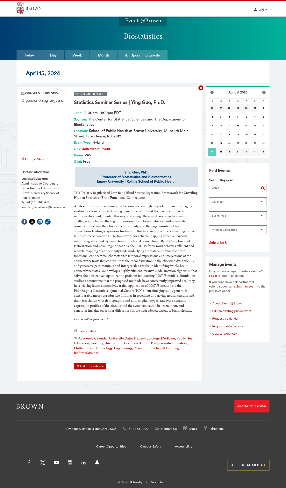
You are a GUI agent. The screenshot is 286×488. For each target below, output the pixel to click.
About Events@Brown (227, 303)
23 (212, 143)
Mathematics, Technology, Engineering (103, 348)
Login (213, 276)
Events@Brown (143, 20)
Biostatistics (87, 331)
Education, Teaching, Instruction (98, 343)
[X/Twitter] (42, 463)
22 (263, 134)
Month (103, 55)
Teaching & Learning (164, 348)
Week (77, 55)
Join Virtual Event (96, 149)
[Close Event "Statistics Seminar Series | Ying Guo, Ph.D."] (201, 88)
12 (238, 125)
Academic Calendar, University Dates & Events (112, 338)
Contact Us (169, 429)
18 (229, 134)
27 (221, 108)
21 (255, 134)
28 (229, 108)
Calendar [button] (218, 201)
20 (246, 134)
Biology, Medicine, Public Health (173, 338)
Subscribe (217, 242)
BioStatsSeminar (86, 353)
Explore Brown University (34, 8)
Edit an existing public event (231, 311)
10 (221, 125)
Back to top (157, 482)
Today (29, 55)
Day (53, 55)
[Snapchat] (97, 463)
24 (221, 143)
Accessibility (183, 446)
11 (229, 125)
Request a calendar (225, 318)
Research (140, 348)
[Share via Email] (40, 222)
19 (238, 134)
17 (221, 134)
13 (246, 125)
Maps (193, 429)
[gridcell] (212, 152)
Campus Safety (150, 446)
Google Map (34, 159)
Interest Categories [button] (224, 229)
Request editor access (227, 326)
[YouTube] (56, 463)
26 (212, 108)
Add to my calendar (91, 366)
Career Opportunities (111, 446)
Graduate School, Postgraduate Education (155, 343)
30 (246, 108)
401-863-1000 (138, 429)
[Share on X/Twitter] (32, 222)
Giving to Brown (252, 406)
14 (255, 125)
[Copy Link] (48, 222)
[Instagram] (70, 463)
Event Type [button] (219, 215)
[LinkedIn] (83, 463)
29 (238, 108)
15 (263, 125)
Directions (217, 429)
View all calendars (224, 334)
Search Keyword (221, 180)
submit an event (245, 286)
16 (212, 134)
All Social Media (247, 465)
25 (229, 143)
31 (255, 108)
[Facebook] (24, 222)
